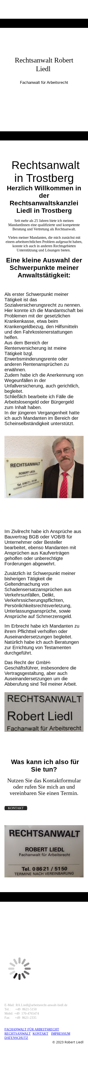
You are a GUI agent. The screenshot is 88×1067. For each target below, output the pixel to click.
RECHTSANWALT (17, 1033)
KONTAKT (40, 1033)
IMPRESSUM (60, 1033)
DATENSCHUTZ (16, 1038)
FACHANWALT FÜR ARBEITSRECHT (31, 1029)
